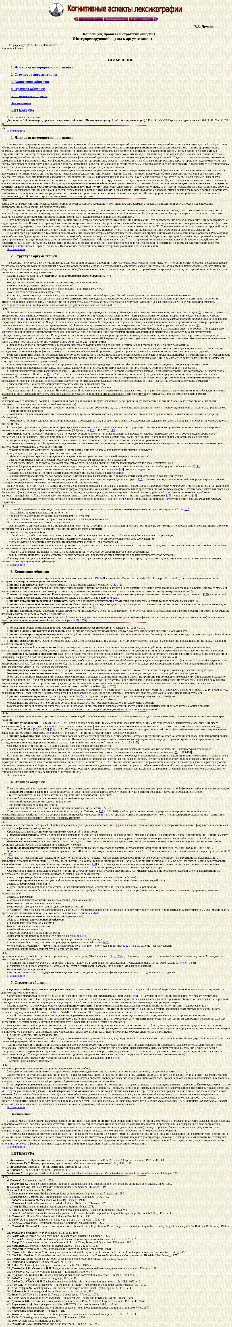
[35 (104, 808)
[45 (55, 1012)
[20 (102, 578)
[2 (19, 242)
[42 (76, 935)
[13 (121, 469)
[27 (64, 613)
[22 (114, 584)
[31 (160, 689)
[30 (127, 627)
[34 (77, 771)
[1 (157, 226)
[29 (84, 620)
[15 (168, 495)
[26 (196, 600)
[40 (94, 864)
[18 (185, 509)
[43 (82, 935)
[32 (217, 726)
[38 (78, 831)
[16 (194, 495)
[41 (96, 913)
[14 (140, 479)
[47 (138, 1008)
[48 (115, 1057)
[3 (129, 262)
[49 (3, 1091)
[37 (49, 825)
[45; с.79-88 (187, 962)
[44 (105, 942)
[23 (121, 584)
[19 (96, 578)
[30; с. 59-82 (116, 956)
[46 (135, 995)
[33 (108, 762)
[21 (134, 578)
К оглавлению (16, 130)
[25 (115, 597)
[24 (191, 591)
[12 (198, 466)
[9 (97, 348)
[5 (199, 312)
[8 (73, 341)
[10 (92, 430)
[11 (111, 430)
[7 (197, 325)
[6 (22, 318)
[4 (108, 275)
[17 (121, 498)
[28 (78, 620)
